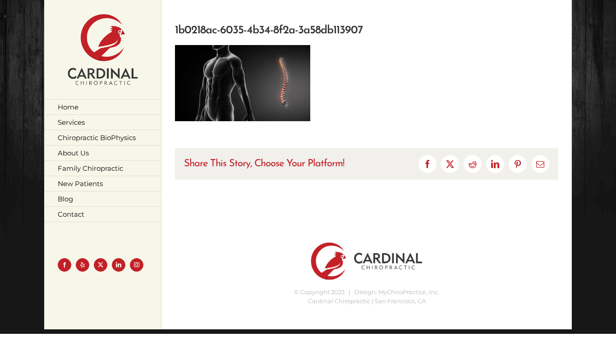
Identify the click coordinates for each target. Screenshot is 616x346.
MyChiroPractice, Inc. (408, 292)
